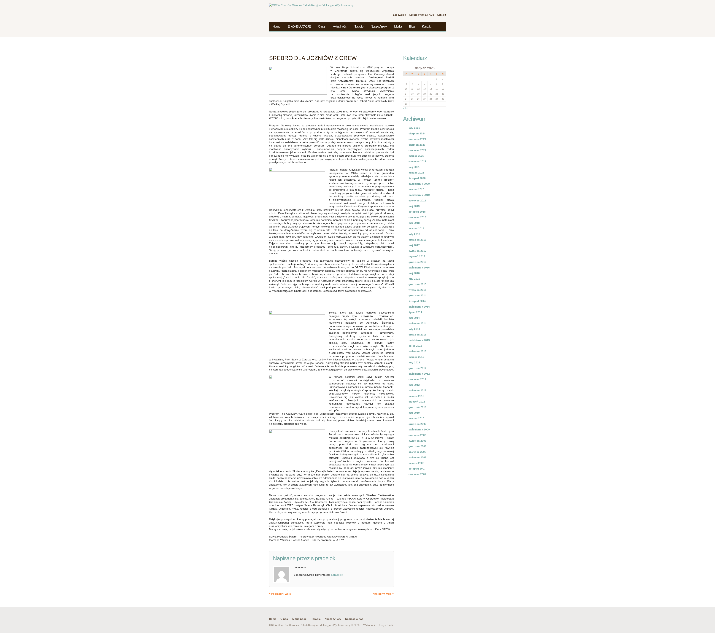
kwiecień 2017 (417, 250)
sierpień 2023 (417, 144)
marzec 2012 (416, 396)
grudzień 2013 (417, 334)
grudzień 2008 (417, 446)
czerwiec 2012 (417, 379)
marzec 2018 (416, 228)
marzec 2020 (416, 189)
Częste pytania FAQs (421, 14)
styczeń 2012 (417, 401)
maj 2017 (414, 245)
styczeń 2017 (417, 256)
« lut (405, 108)
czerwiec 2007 (417, 474)
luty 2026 (414, 127)
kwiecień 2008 (417, 457)
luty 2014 (414, 328)
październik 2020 (419, 183)
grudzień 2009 (417, 423)
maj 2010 (414, 412)
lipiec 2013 (415, 345)
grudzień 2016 (417, 261)
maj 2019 (414, 206)
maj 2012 (414, 384)
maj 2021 (414, 167)
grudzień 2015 (417, 284)
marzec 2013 (416, 356)
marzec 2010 (416, 418)
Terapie (359, 26)
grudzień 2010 (417, 407)
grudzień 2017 (417, 239)
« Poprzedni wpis (280, 593)
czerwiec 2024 (417, 139)
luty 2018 (414, 234)
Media (398, 26)
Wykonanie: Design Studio (378, 625)
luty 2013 (414, 362)
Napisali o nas (354, 618)
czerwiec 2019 (417, 200)
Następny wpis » (383, 593)
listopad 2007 (417, 468)
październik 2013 (419, 340)
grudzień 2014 (417, 295)
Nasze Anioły (379, 26)
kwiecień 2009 (417, 440)
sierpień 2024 (417, 133)
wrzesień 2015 (417, 289)
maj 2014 (414, 317)
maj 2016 (414, 273)
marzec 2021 (416, 172)
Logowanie (399, 14)
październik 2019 (419, 194)
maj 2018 (414, 222)
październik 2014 (419, 306)
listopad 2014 (417, 301)
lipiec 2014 (415, 312)
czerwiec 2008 (417, 451)
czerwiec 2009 (417, 435)
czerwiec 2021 (417, 161)
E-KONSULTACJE (299, 26)
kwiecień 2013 (417, 351)
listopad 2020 (417, 178)
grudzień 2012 (417, 368)
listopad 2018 (417, 211)
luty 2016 (414, 278)
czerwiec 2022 (417, 150)
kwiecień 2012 (417, 390)
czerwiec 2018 (417, 217)
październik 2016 (419, 267)
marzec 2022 (416, 155)
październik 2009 (419, 429)
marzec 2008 (416, 463)
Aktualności (340, 26)
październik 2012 (419, 373)
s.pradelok (323, 558)
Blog (411, 26)
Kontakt (426, 26)
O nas (321, 26)
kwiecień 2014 (417, 323)
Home (276, 26)
